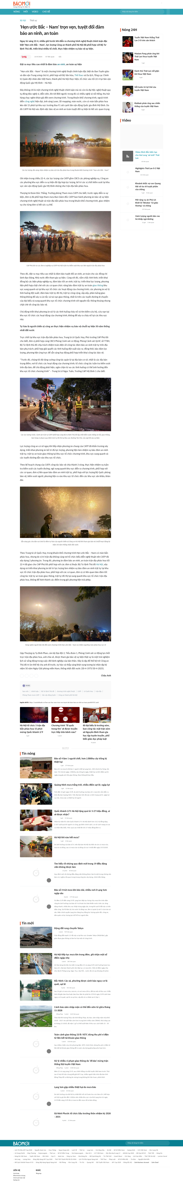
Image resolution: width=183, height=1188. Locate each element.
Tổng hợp (38, 1173)
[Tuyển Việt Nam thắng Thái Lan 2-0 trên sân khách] (127, 41)
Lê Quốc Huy (88, 691)
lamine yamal (162, 1156)
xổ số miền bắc (123, 1159)
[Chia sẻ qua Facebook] (22, 676)
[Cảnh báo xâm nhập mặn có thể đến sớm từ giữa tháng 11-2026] (36, 1016)
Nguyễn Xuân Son (40, 1150)
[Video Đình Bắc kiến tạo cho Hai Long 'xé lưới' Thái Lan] (127, 156)
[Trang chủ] (21, 4)
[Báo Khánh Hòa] (57, 1120)
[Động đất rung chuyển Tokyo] (36, 937)
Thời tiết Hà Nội (150, 1156)
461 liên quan (71, 988)
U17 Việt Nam (98, 1153)
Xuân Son (61, 1156)
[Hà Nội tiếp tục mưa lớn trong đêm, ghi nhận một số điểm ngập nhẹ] (36, 963)
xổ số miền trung (63, 1153)
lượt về (74, 1150)
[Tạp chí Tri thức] (136, 44)
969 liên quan (68, 932)
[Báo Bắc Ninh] (56, 988)
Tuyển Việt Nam (35, 1156)
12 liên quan (69, 788)
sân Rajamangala (77, 1153)
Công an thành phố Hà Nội (67, 695)
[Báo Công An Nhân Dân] (58, 897)
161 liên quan (144, 175)
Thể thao (78, 75)
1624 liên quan (74, 1014)
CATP (79, 691)
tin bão (133, 1159)
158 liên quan (71, 1041)
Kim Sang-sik (72, 1162)
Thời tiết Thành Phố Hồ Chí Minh (65, 1159)
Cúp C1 (53, 1156)
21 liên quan (71, 1120)
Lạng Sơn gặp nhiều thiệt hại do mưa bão (75, 1087)
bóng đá (159, 1153)
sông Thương (31, 1153)
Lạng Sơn (90, 1150)
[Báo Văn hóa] (56, 841)
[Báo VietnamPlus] (57, 871)
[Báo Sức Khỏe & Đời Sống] (22, 736)
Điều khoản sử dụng (19, 1175)
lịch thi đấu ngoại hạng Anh (88, 1159)
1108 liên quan (74, 1068)
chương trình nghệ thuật (66, 691)
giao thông (98, 285)
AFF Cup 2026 (116, 1162)
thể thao (103, 1159)
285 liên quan (71, 961)
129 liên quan (146, 209)
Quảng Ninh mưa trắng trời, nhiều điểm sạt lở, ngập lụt (82, 785)
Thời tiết (151, 1153)
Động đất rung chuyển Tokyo (68, 928)
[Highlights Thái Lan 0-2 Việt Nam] (127, 172)
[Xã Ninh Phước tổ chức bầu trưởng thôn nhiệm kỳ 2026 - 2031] (36, 1122)
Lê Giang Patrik (20, 1153)
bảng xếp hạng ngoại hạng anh (46, 1162)
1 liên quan (150, 222)
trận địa (98, 691)
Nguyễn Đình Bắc (144, 1159)
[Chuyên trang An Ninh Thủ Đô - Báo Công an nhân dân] (24, 57)
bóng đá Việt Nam (21, 1156)
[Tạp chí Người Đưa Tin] (56, 818)
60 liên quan (145, 161)
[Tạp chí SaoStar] (137, 63)
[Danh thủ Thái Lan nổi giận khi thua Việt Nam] (127, 75)
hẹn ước (26, 691)
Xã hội (23, 20)
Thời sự (33, 20)
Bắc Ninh (45, 1156)
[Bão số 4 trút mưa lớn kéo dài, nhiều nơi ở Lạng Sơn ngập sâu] (36, 899)
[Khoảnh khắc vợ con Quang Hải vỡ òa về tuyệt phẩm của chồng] (127, 187)
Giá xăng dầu (100, 1150)
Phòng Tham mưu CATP (31, 695)
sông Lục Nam (71, 1156)
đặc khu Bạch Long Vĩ (113, 1153)
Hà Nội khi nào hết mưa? (66, 837)
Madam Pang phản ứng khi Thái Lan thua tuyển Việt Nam (147, 57)
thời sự (82, 1150)
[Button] (168, 12)
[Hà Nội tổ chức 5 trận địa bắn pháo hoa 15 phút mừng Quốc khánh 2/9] (34, 715)
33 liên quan (68, 818)
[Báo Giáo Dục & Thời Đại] (55, 932)
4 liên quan (149, 193)
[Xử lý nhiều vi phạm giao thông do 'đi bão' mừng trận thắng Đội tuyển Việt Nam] (36, 1070)
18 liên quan (72, 871)
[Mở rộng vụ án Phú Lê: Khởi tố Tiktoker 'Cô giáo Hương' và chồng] (127, 204)
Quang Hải (90, 1162)
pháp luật (112, 1159)
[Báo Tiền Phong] (56, 788)
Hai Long (17, 1159)
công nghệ (30, 101)
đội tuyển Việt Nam (102, 1162)
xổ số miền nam (119, 1150)
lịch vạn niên (137, 1156)
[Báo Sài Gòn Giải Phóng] (137, 209)
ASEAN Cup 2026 (128, 1153)
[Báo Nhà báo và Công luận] (86, 743)
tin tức (82, 1162)
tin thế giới (107, 1156)
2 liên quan (68, 841)
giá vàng (128, 1156)
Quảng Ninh (131, 1150)
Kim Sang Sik (154, 1150)
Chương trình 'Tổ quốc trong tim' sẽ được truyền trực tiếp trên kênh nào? (64, 729)
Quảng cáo (16, 1180)
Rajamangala (42, 1153)
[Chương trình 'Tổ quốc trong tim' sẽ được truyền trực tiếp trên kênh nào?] (65, 715)
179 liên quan (69, 765)
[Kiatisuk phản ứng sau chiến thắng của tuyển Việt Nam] (127, 107)
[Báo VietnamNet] (137, 162)
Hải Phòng (62, 1162)
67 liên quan (50, 57)
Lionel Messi (118, 1156)
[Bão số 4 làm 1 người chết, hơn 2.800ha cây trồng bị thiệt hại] (36, 767)
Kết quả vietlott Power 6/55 (24, 1162)
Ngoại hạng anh (64, 1150)
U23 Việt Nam (142, 1150)
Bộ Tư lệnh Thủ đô (47, 691)
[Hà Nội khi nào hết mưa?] (36, 846)
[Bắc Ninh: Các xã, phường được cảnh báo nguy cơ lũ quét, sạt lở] (36, 990)
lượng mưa (27, 1159)
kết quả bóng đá (95, 1156)
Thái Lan (52, 1153)
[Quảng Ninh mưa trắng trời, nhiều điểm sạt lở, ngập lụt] (36, 794)
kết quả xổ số (141, 1153)
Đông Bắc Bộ (127, 1162)
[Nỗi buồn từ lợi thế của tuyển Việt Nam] (127, 91)
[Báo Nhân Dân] (53, 736)
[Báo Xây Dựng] (57, 962)
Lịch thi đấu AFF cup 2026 (23, 1150)
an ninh (61, 64)
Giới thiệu (16, 1173)
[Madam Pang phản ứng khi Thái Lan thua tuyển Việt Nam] (127, 57)
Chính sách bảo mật (19, 1178)
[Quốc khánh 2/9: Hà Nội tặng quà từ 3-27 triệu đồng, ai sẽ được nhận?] (36, 820)
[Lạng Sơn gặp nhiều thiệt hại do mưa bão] (36, 1096)
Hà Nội (99, 564)
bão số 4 (89, 1153)
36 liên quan (70, 1091)
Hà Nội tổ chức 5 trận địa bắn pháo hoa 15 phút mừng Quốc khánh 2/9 (32, 729)
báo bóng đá (83, 1156)
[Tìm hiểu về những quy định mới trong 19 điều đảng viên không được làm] (36, 873)
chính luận (35, 691)
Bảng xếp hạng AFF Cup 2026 (42, 1159)
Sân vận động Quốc (49, 695)
